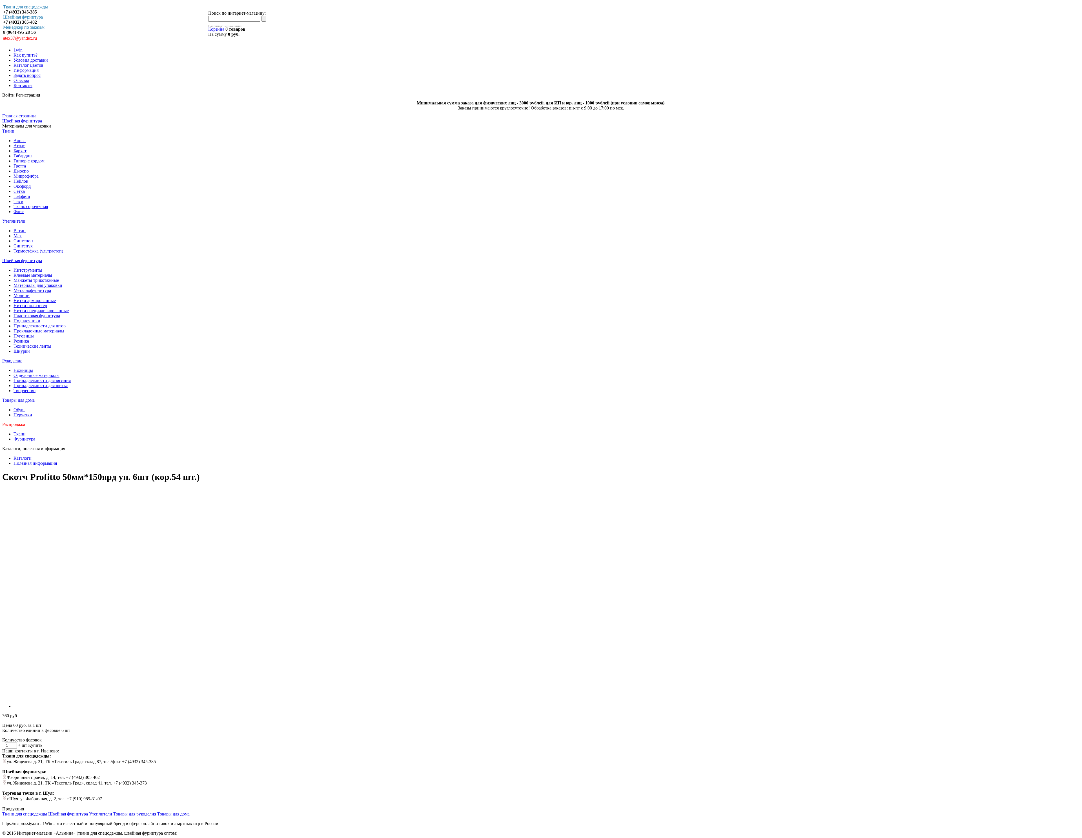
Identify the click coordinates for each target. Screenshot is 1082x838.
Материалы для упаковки (38, 285)
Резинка (21, 341)
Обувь (19, 409)
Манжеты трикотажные (36, 280)
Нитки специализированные (41, 310)
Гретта (20, 166)
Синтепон (23, 240)
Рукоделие (12, 360)
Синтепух (23, 245)
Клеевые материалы (33, 275)
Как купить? (25, 55)
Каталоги (23, 458)
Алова (20, 140)
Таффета (22, 196)
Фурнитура (24, 439)
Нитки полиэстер (30, 305)
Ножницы (23, 370)
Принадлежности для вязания (42, 380)
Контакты (23, 85)
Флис (19, 211)
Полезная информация (35, 463)
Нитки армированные (35, 300)
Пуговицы (24, 336)
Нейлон (21, 181)
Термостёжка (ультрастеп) (38, 251)
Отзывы (21, 80)
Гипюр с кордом (29, 160)
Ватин (20, 230)
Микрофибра (26, 176)
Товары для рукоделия (134, 814)
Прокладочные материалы (39, 331)
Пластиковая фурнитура (37, 315)
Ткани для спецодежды (24, 814)
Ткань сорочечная (31, 206)
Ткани (8, 131)
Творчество (25, 390)
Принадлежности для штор (40, 325)
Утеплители (13, 221)
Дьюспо (21, 171)
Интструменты (28, 270)
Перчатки (23, 414)
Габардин (23, 155)
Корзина (216, 29)
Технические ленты (32, 346)
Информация (26, 70)
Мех (18, 235)
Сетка (19, 191)
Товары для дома (18, 400)
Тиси (18, 201)
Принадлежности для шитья (41, 385)
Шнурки (22, 351)
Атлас (19, 145)
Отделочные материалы (36, 375)
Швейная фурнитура (22, 260)
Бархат (20, 150)
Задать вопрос (27, 75)
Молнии (22, 295)
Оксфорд (22, 186)
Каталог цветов (28, 65)
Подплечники (27, 320)
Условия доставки (31, 60)
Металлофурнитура (32, 290)
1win (18, 50)
